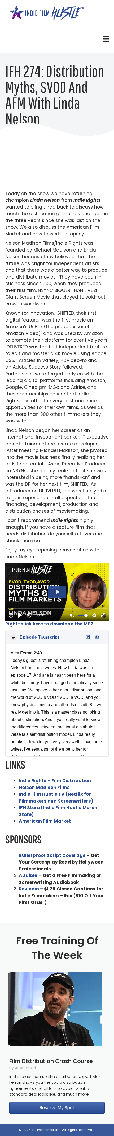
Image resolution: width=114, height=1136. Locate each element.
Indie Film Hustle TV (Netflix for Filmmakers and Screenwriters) (56, 797)
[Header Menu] (106, 39)
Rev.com (29, 889)
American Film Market (45, 821)
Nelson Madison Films (44, 787)
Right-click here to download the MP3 (49, 624)
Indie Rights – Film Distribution (55, 780)
